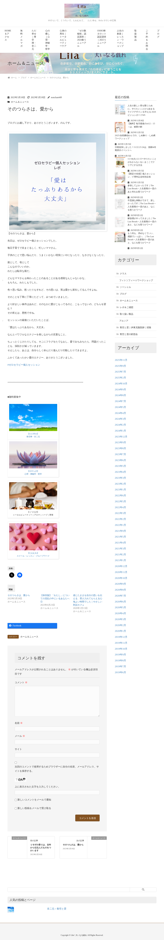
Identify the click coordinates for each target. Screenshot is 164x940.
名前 (19, 723)
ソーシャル (125, 287)
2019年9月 (120, 654)
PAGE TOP (157, 909)
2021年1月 (120, 560)
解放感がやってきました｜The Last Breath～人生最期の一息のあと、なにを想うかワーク (142, 221)
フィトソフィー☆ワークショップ (136, 280)
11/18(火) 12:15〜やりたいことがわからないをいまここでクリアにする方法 (142, 162)
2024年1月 (120, 430)
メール (20, 736)
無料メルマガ (21, 38)
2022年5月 (120, 501)
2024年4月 (120, 413)
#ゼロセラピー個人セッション (24, 365)
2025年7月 (120, 371)
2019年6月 (120, 672)
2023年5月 (120, 466)
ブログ (158, 34)
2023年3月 (120, 478)
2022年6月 (120, 495)
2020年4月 (120, 613)
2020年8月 (120, 590)
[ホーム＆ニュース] (17, 846)
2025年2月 (120, 377)
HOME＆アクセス (8, 35)
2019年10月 (121, 649)
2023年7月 (120, 454)
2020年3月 (120, 619)
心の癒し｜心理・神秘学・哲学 (47, 40)
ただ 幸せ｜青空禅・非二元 (34, 40)
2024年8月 (120, 395)
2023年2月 (120, 484)
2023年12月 (121, 436)
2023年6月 (120, 460)
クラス (123, 273)
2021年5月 (120, 536)
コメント (21, 682)
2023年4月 (120, 472)
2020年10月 (121, 578)
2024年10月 (121, 383)
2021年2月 (120, 554)
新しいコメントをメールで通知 (34, 799)
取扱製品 (135, 35)
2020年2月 (120, 625)
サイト (18, 749)
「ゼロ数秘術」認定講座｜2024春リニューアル (81, 38)
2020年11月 (121, 572)
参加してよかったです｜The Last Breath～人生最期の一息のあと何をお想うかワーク (142, 188)
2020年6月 (120, 601)
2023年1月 (120, 489)
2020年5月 (120, 607)
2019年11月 (121, 643)
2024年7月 (120, 401)
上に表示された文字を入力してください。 (37, 786)
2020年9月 (120, 584)
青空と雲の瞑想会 (129, 334)
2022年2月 (120, 519)
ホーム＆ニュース (20, 102)
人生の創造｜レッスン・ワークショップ (120, 38)
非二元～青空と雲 (56, 908)
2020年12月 (121, 566)
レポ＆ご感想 (126, 307)
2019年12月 (121, 637)
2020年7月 (120, 595)
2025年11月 (121, 360)
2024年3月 (120, 419)
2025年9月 (120, 366)
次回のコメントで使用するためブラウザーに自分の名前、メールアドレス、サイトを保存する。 (57, 768)
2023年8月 (120, 448)
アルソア (123, 321)
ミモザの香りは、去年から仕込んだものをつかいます (40, 848)
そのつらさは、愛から (19, 595)
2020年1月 (120, 631)
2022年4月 (120, 507)
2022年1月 (120, 525)
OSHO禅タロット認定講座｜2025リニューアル (101, 38)
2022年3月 (120, 513)
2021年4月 (120, 542)
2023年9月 (120, 442)
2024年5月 (120, 407)
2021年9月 (120, 531)
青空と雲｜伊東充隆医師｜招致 (135, 327)
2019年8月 (120, 660)
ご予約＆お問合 (147, 40)
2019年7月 (120, 666)
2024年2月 (120, 424)
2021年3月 (120, 548)
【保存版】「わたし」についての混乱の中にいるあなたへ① (55, 598)
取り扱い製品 (126, 314)
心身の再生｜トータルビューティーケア (63, 38)
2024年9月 (120, 389)
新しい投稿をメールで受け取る (34, 808)
